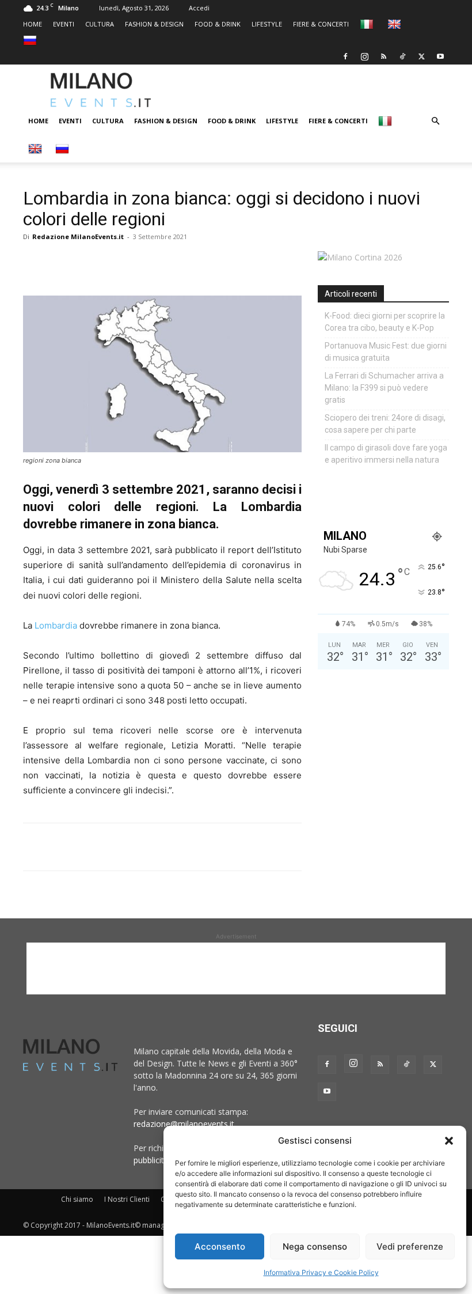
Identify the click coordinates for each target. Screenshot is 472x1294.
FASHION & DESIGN (154, 24)
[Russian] (31, 40)
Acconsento (220, 1246)
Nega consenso (315, 1246)
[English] (395, 24)
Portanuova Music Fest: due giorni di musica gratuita (386, 351)
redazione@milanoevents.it (184, 1123)
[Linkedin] (113, 262)
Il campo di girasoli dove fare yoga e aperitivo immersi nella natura (386, 453)
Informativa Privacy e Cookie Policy (321, 1272)
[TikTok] (402, 56)
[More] (167, 262)
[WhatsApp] (87, 262)
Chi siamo (77, 1199)
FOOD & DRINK (218, 24)
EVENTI (63, 24)
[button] (449, 1141)
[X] (421, 56)
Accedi (199, 7)
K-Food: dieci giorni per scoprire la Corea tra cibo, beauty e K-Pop (385, 321)
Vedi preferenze (409, 1246)
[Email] (140, 262)
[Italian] (368, 24)
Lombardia (56, 625)
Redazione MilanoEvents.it (78, 236)
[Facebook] (345, 56)
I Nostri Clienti (127, 1199)
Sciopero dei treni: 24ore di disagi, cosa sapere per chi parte (385, 423)
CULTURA (99, 24)
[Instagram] (364, 56)
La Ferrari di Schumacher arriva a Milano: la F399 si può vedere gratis (384, 387)
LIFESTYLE (267, 24)
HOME (32, 24)
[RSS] (383, 56)
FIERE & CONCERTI (321, 24)
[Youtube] (440, 56)
